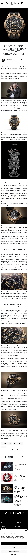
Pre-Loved (18, 520)
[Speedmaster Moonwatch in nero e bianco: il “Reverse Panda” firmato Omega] (7, 489)
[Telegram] (23, 60)
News (3, 7)
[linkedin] (21, 60)
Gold (3, 447)
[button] (26, 531)
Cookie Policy (13, 554)
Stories (3, 526)
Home (1, 7)
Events (3, 524)
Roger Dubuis (18, 443)
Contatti (17, 526)
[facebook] (19, 60)
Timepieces (4, 520)
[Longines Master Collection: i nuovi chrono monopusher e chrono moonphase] (7, 467)
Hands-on (4, 528)
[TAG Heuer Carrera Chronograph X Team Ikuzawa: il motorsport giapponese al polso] (7, 478)
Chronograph (6, 443)
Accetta (14, 543)
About (17, 524)
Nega (14, 547)
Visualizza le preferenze (14, 551)
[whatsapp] (25, 60)
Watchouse (18, 522)
